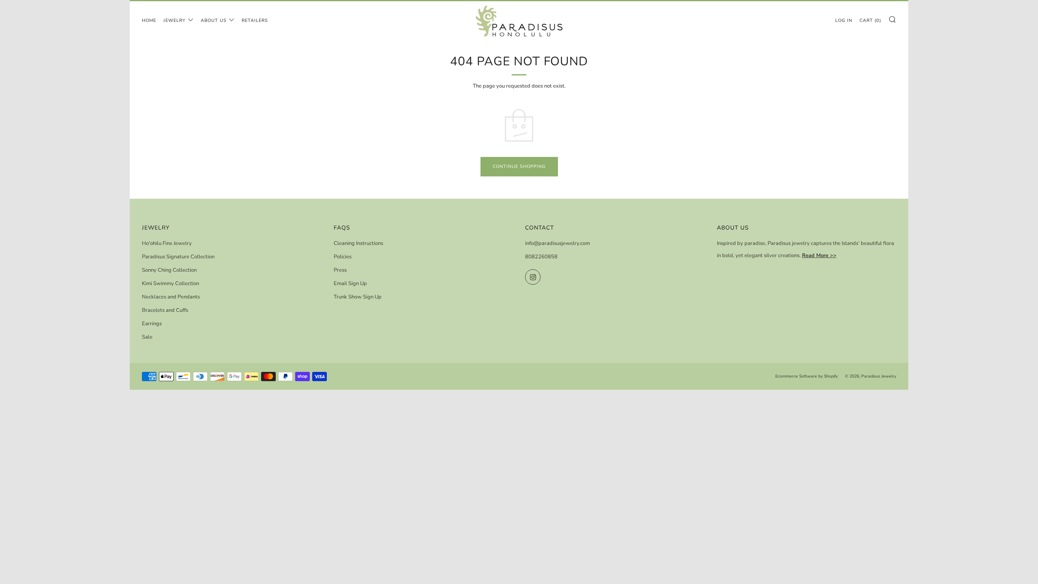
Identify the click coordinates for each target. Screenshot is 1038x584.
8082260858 (541, 256)
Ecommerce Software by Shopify (806, 376)
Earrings (152, 323)
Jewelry (174, 20)
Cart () (870, 20)
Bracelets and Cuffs (165, 310)
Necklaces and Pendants (171, 297)
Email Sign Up (350, 283)
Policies (343, 256)
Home (149, 20)
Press (340, 270)
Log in (843, 20)
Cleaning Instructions (358, 243)
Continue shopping (519, 166)
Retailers (255, 20)
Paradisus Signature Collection (178, 256)
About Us (214, 20)
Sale (147, 337)
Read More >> (819, 255)
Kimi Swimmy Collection (170, 283)
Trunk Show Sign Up (358, 297)
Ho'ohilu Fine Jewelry (167, 243)
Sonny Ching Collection (169, 270)
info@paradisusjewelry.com (557, 243)
